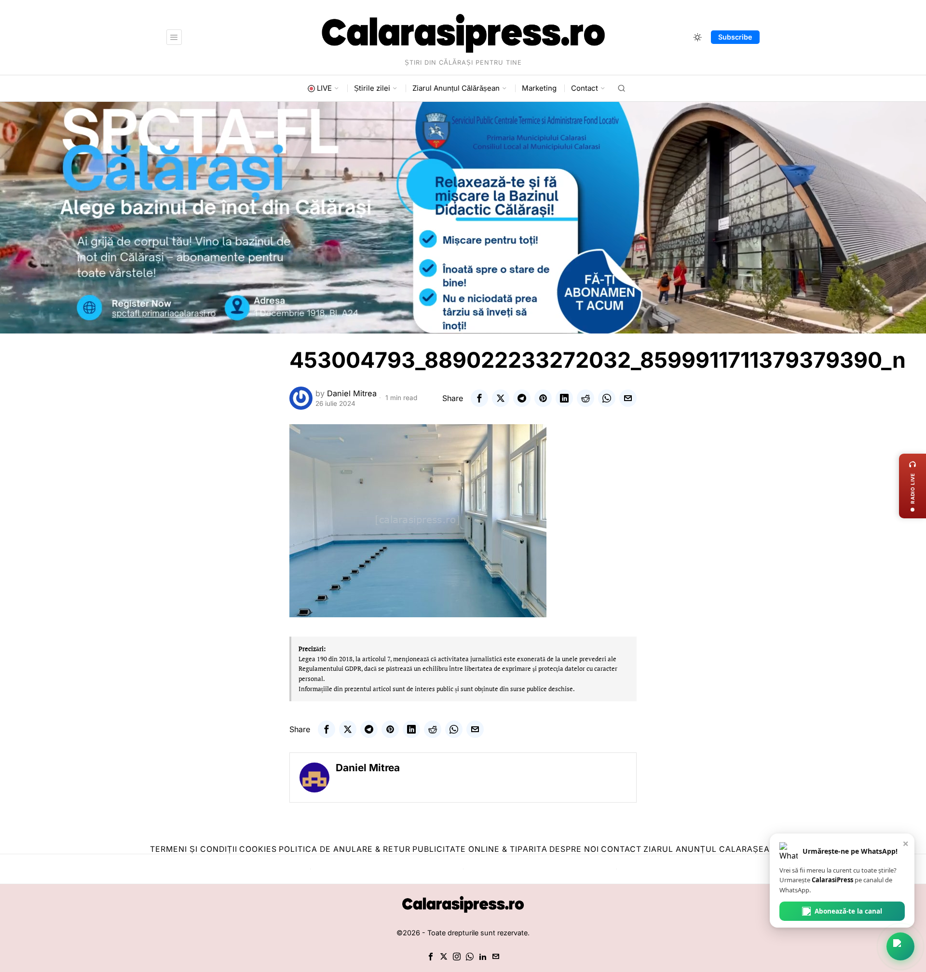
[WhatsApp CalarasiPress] (900, 946)
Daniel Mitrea (352, 393)
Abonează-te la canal (848, 911)
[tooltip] (479, 398)
